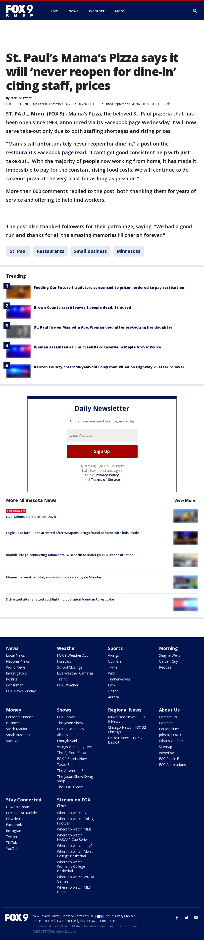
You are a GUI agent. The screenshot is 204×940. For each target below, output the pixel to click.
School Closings (69, 667)
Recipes (165, 667)
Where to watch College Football (76, 821)
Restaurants (50, 251)
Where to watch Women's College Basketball (71, 866)
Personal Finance (20, 716)
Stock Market (16, 728)
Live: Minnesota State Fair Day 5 (31, 516)
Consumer (14, 685)
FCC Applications (172, 764)
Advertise (166, 752)
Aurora (113, 697)
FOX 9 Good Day (70, 728)
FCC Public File (170, 758)
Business (13, 722)
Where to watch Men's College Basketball (75, 853)
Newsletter (15, 818)
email (196, 918)
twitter (187, 918)
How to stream (18, 806)
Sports (115, 648)
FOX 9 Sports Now (72, 758)
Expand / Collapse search (195, 11)
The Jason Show (70, 722)
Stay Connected (23, 800)
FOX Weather (67, 685)
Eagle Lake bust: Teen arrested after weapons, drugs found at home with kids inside (72, 532)
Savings (12, 740)
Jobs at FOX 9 (170, 734)
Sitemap (165, 746)
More (119, 10)
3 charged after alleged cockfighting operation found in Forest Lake (60, 599)
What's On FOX (171, 740)
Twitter (11, 836)
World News (16, 667)
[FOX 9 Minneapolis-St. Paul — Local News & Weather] (22, 11)
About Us (169, 710)
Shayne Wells (169, 655)
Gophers (115, 661)
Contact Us (168, 716)
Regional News (124, 710)
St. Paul (24, 104)
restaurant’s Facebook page (40, 152)
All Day (62, 734)
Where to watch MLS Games (74, 889)
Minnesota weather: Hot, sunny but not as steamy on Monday (54, 577)
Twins (112, 667)
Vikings (113, 655)
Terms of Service (105, 479)
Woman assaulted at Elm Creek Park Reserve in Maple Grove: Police (97, 347)
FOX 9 (10, 104)
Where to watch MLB (74, 829)
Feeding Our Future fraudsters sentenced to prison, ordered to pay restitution (109, 287)
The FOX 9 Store (70, 787)
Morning (168, 648)
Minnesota (129, 251)
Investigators (16, 673)
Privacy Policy (107, 475)
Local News (15, 655)
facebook (177, 918)
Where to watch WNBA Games (75, 879)
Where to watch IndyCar (76, 845)
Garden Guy (168, 661)
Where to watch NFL (73, 812)
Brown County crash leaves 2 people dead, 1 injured (82, 307)
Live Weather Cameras (75, 673)
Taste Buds (66, 764)
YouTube (13, 848)
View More (185, 500)
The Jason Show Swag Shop (75, 778)
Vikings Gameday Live (74, 746)
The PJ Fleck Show (72, 752)
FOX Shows (66, 716)
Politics (11, 679)
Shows (64, 710)
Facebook (14, 824)
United (113, 691)
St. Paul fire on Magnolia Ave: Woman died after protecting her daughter (103, 327)
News (12, 648)
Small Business (90, 251)
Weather (66, 648)
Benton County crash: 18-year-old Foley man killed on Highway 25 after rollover (109, 367)
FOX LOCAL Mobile (21, 812)
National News (18, 661)
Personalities (169, 728)
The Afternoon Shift (73, 770)
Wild (111, 673)
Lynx (111, 685)
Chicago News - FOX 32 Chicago (127, 729)
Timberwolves (119, 679)
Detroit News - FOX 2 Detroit (125, 740)
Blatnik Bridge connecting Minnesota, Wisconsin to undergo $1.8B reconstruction (70, 555)
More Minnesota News (31, 500)
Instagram (14, 830)
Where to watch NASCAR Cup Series (73, 837)
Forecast (64, 661)
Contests (166, 722)
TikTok (11, 842)
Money (13, 710)
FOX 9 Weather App (73, 655)
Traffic (62, 679)
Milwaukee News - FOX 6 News (126, 719)
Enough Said (67, 740)
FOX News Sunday (21, 691)
